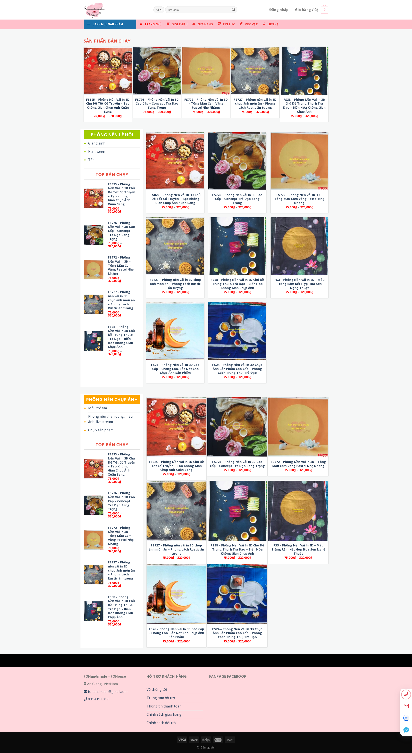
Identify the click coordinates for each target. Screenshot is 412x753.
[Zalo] (406, 718)
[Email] (406, 706)
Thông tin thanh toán (164, 706)
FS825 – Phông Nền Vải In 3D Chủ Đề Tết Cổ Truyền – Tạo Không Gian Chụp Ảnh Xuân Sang (108, 106)
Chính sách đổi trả (161, 722)
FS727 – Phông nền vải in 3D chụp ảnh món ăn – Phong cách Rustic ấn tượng (255, 104)
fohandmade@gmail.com (107, 691)
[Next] (236, 34)
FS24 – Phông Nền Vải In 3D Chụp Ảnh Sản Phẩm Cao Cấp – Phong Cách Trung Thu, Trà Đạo (237, 369)
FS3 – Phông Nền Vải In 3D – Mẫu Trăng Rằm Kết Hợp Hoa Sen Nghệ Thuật (299, 284)
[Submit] (233, 10)
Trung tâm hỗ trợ (161, 697)
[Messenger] (406, 730)
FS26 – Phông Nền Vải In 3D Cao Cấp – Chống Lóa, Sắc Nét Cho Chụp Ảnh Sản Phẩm (175, 369)
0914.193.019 (98, 699)
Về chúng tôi (157, 689)
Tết (91, 159)
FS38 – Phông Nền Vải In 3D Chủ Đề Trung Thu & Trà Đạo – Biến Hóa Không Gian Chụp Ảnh (304, 106)
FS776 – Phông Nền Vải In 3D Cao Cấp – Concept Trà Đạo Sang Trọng (157, 104)
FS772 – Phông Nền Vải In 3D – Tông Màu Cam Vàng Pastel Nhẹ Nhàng (206, 104)
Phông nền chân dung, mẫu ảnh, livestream (110, 419)
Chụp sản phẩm (101, 430)
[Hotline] (406, 694)
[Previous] (92, 34)
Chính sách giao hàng (164, 714)
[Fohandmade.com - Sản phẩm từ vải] (115, 10)
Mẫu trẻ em (97, 408)
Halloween (96, 151)
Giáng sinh (96, 143)
